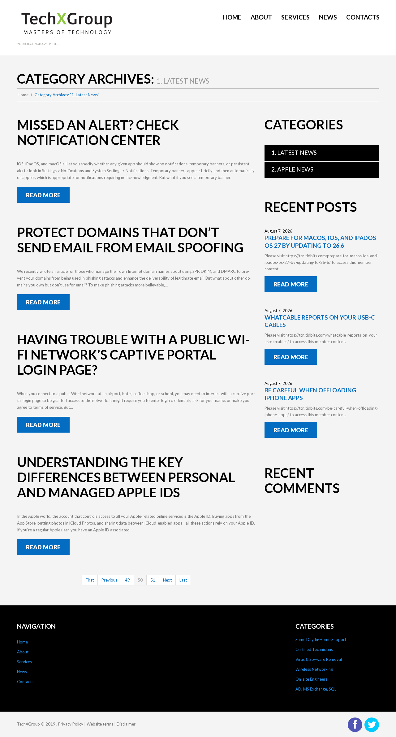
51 (152, 580)
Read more (43, 194)
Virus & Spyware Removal (318, 659)
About (22, 651)
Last (183, 580)
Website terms (100, 724)
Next (167, 580)
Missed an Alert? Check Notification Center (98, 132)
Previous (109, 580)
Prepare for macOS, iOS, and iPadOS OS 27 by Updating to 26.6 (320, 241)
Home (23, 94)
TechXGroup (28, 724)
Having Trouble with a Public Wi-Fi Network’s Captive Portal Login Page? (133, 354)
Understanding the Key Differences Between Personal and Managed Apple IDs (126, 477)
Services (24, 661)
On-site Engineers (311, 679)
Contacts (25, 681)
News (22, 671)
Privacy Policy (70, 724)
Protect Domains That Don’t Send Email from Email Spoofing (130, 240)
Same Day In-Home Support (320, 639)
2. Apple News (292, 169)
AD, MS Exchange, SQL (315, 689)
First (90, 580)
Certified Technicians (314, 649)
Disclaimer (126, 724)
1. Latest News (294, 152)
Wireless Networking (314, 669)
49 (127, 580)
